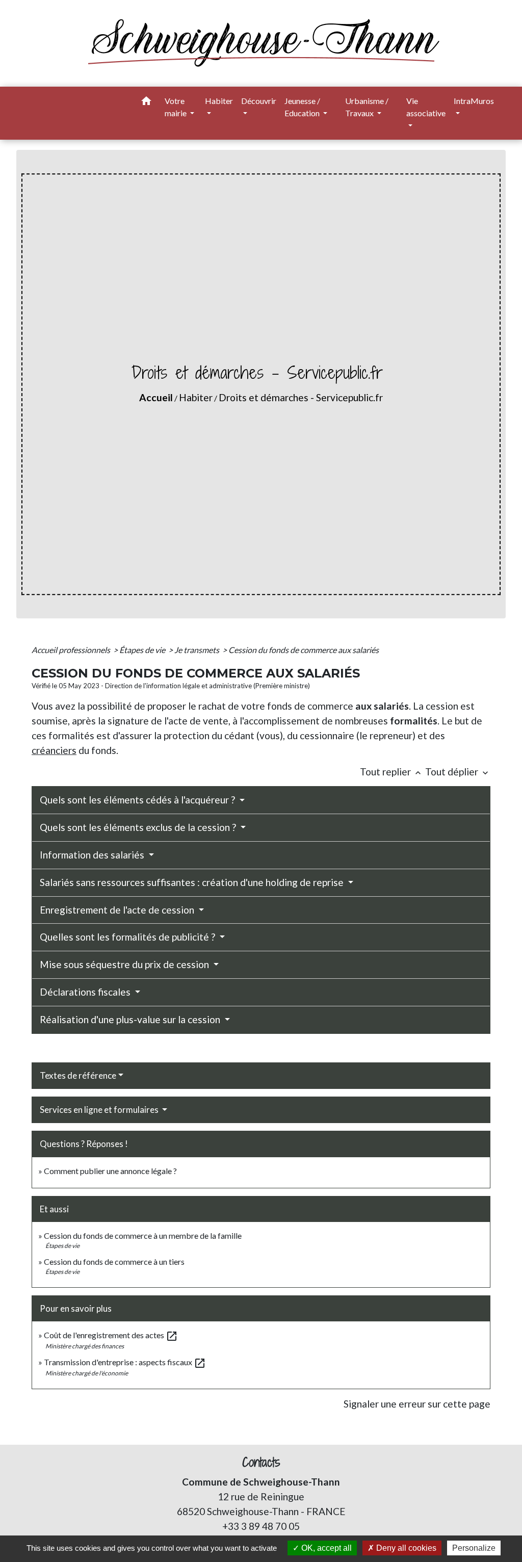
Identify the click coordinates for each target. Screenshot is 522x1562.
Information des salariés (93, 855)
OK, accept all (325, 1548)
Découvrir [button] (258, 101)
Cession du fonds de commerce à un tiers (114, 1261)
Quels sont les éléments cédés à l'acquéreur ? (138, 799)
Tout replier (391, 771)
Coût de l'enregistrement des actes (111, 1335)
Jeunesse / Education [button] (302, 107)
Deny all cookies (405, 1548)
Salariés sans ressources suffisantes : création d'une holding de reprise (193, 882)
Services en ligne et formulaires (100, 1109)
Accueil (156, 397)
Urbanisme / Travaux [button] (366, 107)
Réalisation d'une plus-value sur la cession (131, 1019)
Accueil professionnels (72, 650)
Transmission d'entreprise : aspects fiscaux (125, 1362)
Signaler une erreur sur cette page (417, 1404)
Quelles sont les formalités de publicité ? (128, 937)
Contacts (261, 1462)
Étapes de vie (143, 650)
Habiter (196, 397)
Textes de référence (78, 1075)
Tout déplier (457, 771)
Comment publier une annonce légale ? (110, 1171)
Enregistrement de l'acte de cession (118, 910)
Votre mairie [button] (176, 107)
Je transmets (197, 650)
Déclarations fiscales (86, 992)
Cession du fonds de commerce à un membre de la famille (143, 1235)
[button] (146, 102)
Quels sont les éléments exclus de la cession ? (139, 827)
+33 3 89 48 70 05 (261, 1526)
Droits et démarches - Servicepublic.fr (301, 397)
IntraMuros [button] (474, 101)
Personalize (473, 1548)
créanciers (54, 750)
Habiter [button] (219, 101)
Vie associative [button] (426, 107)
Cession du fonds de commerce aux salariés (303, 650)
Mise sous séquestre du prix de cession (125, 964)
